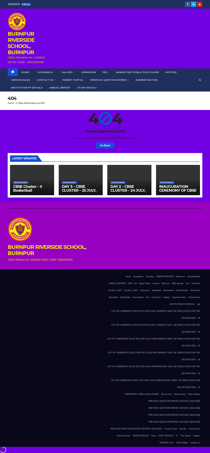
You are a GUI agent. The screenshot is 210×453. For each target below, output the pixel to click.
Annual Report (193, 276)
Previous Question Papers (108, 80)
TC (177, 436)
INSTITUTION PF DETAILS (27, 87)
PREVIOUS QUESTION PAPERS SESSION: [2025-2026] (174, 422)
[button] (200, 80)
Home (25, 72)
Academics (45, 72)
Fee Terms (156, 297)
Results (183, 429)
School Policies (123, 436)
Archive (156, 283)
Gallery (67, 72)
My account (166, 394)
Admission (89, 72)
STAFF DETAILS (87, 87)
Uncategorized (20, 182)
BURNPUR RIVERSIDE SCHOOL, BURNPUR (21, 43)
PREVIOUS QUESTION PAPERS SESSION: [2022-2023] (174, 401)
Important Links (179, 297)
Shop (153, 436)
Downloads (125, 297)
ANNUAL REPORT (60, 87)
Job (198, 304)
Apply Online (144, 283)
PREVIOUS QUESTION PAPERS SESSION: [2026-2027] (136, 429)
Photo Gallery (194, 394)
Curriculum (144, 290)
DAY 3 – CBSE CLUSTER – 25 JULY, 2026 (79, 190)
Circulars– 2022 (131, 290)
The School (185, 436)
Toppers (196, 436)
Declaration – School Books (176, 290)
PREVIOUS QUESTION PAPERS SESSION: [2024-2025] (174, 415)
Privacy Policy (170, 429)
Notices (171, 72)
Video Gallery (182, 442)
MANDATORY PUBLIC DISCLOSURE (137, 72)
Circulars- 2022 (114, 290)
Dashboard (156, 290)
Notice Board (180, 394)
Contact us (45, 80)
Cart (187, 283)
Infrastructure (194, 297)
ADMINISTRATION (147, 80)
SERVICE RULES (20, 80)
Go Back (105, 145)
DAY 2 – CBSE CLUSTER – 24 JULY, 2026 (127, 190)
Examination (138, 297)
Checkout (196, 283)
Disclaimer (195, 290)
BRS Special (177, 283)
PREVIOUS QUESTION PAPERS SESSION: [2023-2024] (174, 408)
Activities (150, 276)
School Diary (194, 429)
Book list (166, 283)
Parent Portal (72, 80)
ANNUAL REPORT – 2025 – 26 (123, 283)
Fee (105, 72)
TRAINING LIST (166, 442)
